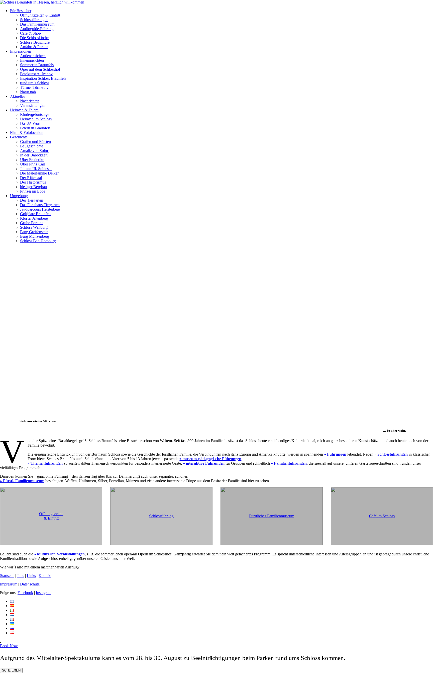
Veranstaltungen (32, 105)
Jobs (20, 575)
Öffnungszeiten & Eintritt (40, 15)
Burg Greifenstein (34, 232)
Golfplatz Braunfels (35, 214)
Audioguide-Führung (37, 29)
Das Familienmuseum (37, 24)
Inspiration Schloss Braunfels (43, 78)
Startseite (7, 575)
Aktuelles (17, 96)
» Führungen (335, 454)
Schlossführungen (34, 20)
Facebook (25, 593)
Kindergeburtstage (34, 114)
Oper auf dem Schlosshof (40, 69)
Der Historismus (33, 182)
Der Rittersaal (31, 178)
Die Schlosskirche (34, 38)
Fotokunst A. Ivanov (36, 74)
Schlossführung (161, 516)
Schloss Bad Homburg (38, 241)
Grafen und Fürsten (35, 141)
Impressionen (20, 51)
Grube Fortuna (31, 223)
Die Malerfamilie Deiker (39, 173)
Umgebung (19, 196)
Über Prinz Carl (32, 164)
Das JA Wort (30, 123)
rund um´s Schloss (34, 83)
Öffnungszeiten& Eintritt (51, 516)
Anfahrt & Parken (34, 47)
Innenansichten (32, 60)
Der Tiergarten (31, 200)
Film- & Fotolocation (26, 132)
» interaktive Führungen (204, 463)
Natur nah (28, 92)
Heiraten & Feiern (24, 110)
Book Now (9, 646)
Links (31, 575)
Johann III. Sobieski (36, 168)
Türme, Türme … (34, 87)
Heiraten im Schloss (36, 119)
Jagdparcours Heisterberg (40, 209)
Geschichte (19, 137)
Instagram (43, 593)
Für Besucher (20, 11)
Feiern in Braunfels (35, 128)
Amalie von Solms (34, 150)
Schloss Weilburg (34, 227)
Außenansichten (33, 56)
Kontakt (45, 575)
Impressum (8, 584)
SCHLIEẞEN (11, 670)
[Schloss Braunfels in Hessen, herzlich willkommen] (42, 2)
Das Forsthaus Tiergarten (40, 205)
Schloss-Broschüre (35, 42)
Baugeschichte (31, 146)
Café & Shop (30, 33)
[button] (216, 402)
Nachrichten (29, 101)
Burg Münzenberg (34, 236)
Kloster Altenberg (34, 218)
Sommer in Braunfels (37, 65)
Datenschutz (30, 584)
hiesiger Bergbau (33, 187)
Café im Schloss (382, 516)
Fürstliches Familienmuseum (271, 516)
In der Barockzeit (33, 155)
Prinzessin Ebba (32, 191)
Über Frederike (32, 159)
